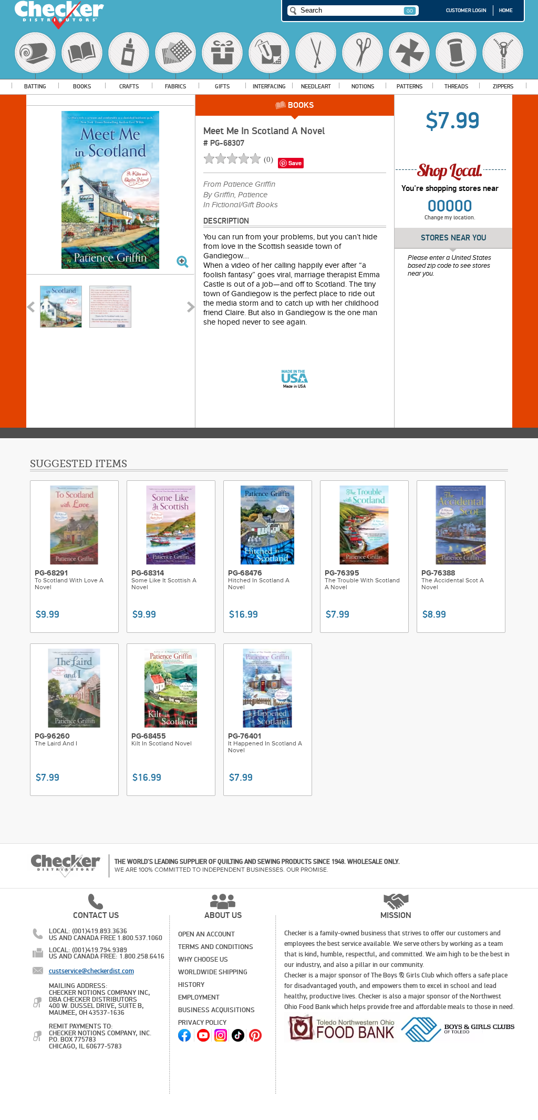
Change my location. (450, 217)
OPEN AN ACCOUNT (206, 934)
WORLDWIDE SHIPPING (212, 972)
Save (295, 163)
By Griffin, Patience (235, 195)
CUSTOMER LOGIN (466, 10)
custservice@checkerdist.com (91, 971)
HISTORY (191, 985)
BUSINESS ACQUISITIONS (216, 1010)
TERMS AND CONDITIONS (215, 947)
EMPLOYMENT (199, 997)
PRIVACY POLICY (202, 1022)
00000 (450, 206)
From (239, 184)
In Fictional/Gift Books (240, 205)
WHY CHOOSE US (203, 959)
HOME (506, 10)
